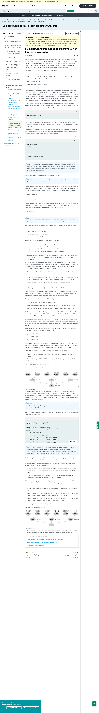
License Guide (22, 11)
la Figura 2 (48, 504)
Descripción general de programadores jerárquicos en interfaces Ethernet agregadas (15, 109)
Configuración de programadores (35, 545)
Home (4, 19)
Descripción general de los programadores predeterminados (42, 542)
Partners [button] (44, 6)
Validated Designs (44, 11)
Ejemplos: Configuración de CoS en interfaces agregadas (15, 102)
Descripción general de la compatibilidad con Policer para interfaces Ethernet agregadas (15, 96)
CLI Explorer (25, 15)
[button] (94, 703)
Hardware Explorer (47, 15)
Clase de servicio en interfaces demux (13, 133)
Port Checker (60, 15)
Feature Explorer (35, 15)
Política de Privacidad (7, 710)
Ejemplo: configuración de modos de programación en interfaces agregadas (15, 123)
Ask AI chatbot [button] (17, 1)
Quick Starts (32, 11)
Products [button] (24, 6)
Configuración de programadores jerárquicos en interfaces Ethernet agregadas (15, 116)
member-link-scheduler (31, 117)
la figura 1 (47, 364)
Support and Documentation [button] (59, 6)
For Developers (57, 11)
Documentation (8, 11)
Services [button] (34, 6)
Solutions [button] (14, 6)
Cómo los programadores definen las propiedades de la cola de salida (45, 539)
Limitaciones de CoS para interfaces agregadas (14, 90)
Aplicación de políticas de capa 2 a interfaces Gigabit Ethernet (14, 139)
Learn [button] (73, 6)
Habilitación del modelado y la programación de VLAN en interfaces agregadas (15, 129)
